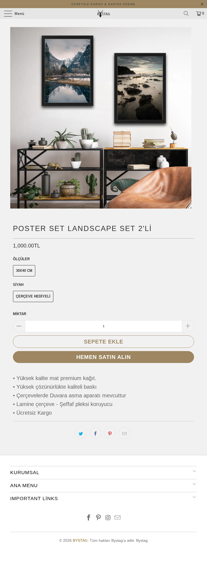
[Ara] (188, 13)
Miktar (19, 314)
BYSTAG (80, 540)
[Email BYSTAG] (118, 518)
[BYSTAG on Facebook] (89, 518)
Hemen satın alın (103, 357)
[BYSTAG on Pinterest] (98, 518)
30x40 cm (24, 271)
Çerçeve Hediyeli (33, 296)
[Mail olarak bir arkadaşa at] (124, 433)
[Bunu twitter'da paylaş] (81, 433)
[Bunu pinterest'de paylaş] (110, 433)
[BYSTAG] (103, 13)
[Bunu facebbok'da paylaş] (95, 433)
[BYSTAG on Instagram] (108, 518)
